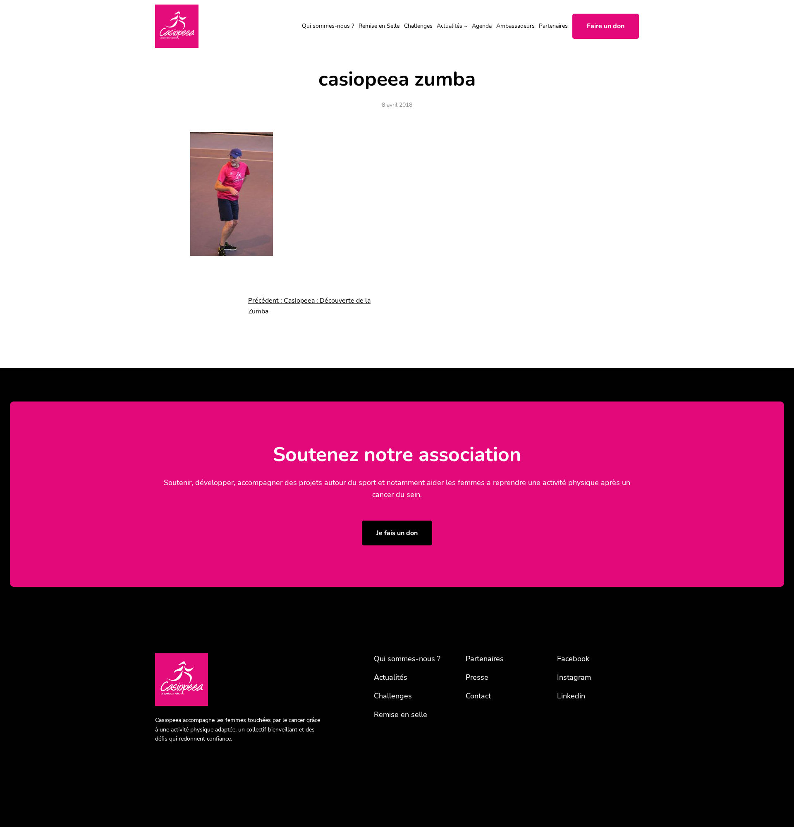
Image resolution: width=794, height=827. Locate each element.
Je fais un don (397, 533)
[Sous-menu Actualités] (465, 26)
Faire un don (605, 26)
